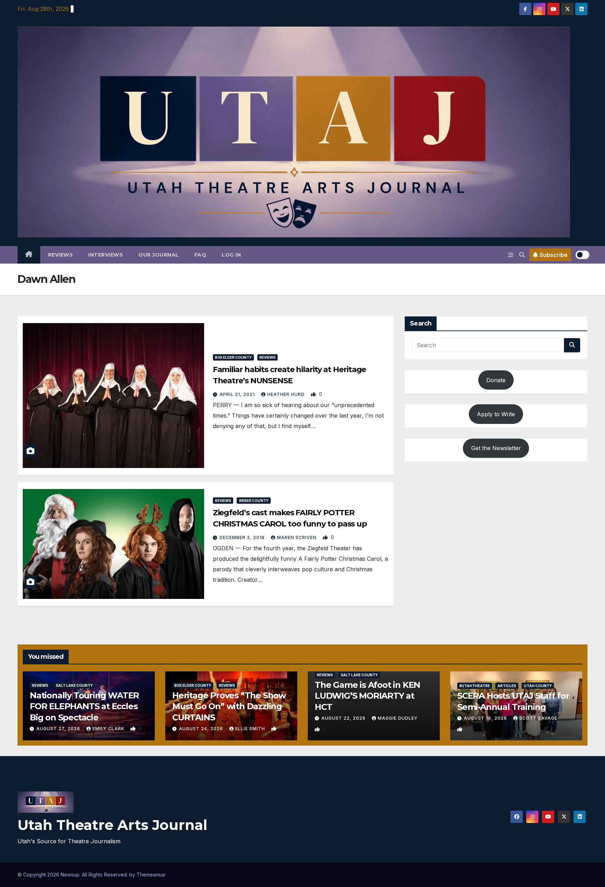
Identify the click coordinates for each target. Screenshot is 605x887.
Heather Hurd (286, 394)
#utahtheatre (474, 686)
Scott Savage (538, 718)
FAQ (200, 255)
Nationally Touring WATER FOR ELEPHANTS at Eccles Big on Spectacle (84, 706)
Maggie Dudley (398, 718)
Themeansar (151, 875)
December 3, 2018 (243, 537)
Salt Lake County (74, 685)
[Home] (29, 255)
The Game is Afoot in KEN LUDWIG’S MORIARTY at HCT (367, 696)
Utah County (538, 686)
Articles (507, 686)
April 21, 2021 (238, 394)
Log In (231, 255)
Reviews (60, 255)
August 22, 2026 (344, 718)
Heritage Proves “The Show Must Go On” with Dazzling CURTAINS (229, 706)
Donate (496, 380)
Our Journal (158, 255)
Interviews (105, 255)
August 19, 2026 (486, 718)
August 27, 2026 (59, 728)
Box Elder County (233, 357)
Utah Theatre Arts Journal (112, 824)
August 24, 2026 (201, 728)
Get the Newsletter (496, 448)
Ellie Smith (250, 728)
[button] (522, 254)
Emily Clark (109, 728)
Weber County (254, 500)
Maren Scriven (297, 537)
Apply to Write (496, 414)
